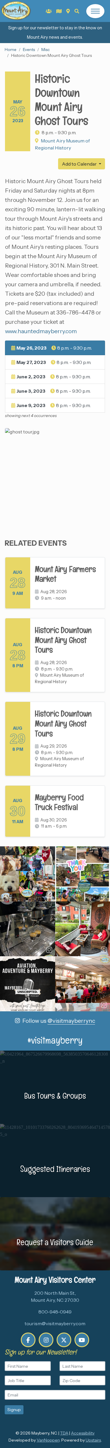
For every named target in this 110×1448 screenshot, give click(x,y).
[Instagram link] (46, 1340)
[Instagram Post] (27, 873)
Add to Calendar (80, 164)
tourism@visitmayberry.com (55, 1323)
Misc (45, 49)
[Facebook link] (28, 1340)
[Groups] (48, 11)
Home (10, 49)
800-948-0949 (55, 1312)
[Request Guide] (59, 11)
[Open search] (77, 11)
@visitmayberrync (71, 1020)
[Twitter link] (64, 1340)
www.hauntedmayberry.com (41, 331)
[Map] (68, 11)
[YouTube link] (82, 1340)
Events (29, 49)
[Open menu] (95, 11)
